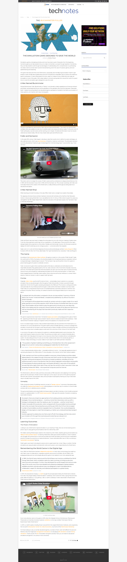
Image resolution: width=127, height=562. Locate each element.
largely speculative (52, 317)
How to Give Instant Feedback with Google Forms (45, 1)
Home (22, 17)
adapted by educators (46, 451)
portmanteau (42, 141)
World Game (32, 369)
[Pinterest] (104, 1)
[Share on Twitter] (72, 540)
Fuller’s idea (29, 281)
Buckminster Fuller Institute (37, 257)
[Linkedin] (100, 1)
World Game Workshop (67, 526)
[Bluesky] (98, 1)
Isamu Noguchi (69, 249)
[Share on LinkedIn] (75, 540)
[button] (29, 1)
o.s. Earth (41, 474)
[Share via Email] (77, 540)
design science (56, 384)
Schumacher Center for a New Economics (40, 526)
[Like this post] (68, 540)
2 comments (36, 540)
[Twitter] (96, 1)
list (38, 533)
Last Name (85, 97)
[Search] (83, 4)
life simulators (63, 531)
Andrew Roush (52, 58)
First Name (85, 90)
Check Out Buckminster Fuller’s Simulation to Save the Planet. (46, 347)
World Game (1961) (27, 470)
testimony (35, 313)
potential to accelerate (27, 440)
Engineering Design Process (36, 386)
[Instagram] (102, 1)
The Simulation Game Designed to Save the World (49, 56)
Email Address (86, 83)
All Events (71, 4)
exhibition (47, 520)
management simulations (43, 531)
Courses (79, 4)
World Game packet (45, 393)
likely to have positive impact (29, 434)
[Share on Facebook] (70, 540)
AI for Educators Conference (58, 4)
